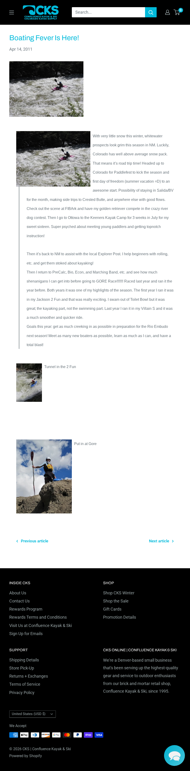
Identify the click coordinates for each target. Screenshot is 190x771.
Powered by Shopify (25, 756)
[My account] (167, 12)
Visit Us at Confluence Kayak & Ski (40, 625)
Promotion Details (119, 617)
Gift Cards (112, 609)
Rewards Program (25, 609)
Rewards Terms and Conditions (38, 617)
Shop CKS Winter (118, 592)
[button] (174, 755)
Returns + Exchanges (28, 676)
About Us (17, 592)
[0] (177, 12)
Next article (159, 541)
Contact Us (19, 601)
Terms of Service (24, 684)
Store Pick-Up (21, 668)
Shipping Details (24, 659)
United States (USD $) (28, 714)
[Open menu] (11, 12)
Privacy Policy (22, 692)
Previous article (34, 541)
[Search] (151, 12)
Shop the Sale (116, 601)
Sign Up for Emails (26, 633)
